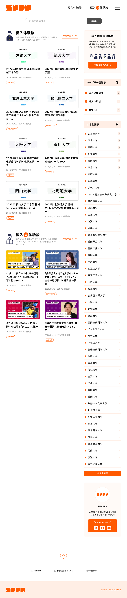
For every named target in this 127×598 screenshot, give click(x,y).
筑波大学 (49, 82)
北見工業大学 (12, 128)
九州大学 (49, 340)
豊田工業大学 (50, 293)
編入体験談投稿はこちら (63, 571)
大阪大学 (11, 175)
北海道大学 (50, 221)
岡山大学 (11, 217)
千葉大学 (11, 336)
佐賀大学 (11, 82)
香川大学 (49, 171)
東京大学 (11, 290)
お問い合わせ (91, 571)
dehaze (118, 8)
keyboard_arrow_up (63, 555)
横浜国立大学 (50, 125)
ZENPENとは (36, 571)
